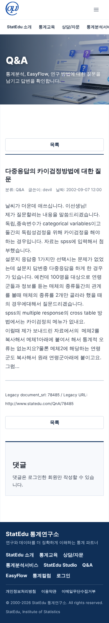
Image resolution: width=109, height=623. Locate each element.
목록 (54, 144)
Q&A (87, 565)
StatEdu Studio (60, 565)
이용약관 (48, 591)
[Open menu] (97, 9)
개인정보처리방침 (21, 591)
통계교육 (47, 26)
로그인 (63, 575)
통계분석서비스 (22, 565)
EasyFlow (16, 575)
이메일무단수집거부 (79, 591)
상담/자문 (71, 26)
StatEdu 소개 (19, 26)
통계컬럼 (42, 575)
